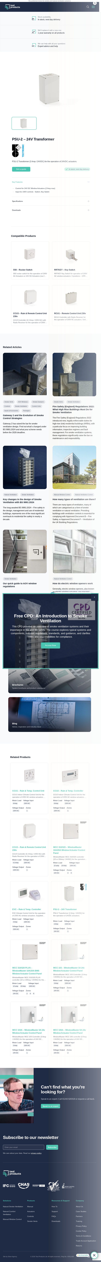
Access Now (50, 645)
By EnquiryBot (83, 1255)
